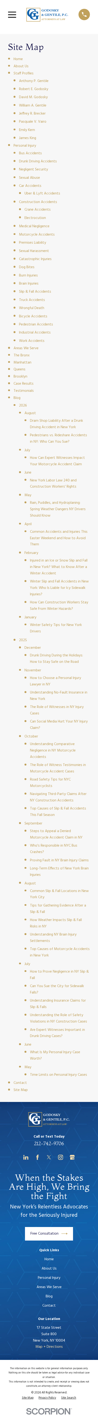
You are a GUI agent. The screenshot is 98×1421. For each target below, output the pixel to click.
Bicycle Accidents (33, 316)
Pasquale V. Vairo (32, 122)
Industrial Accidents (35, 332)
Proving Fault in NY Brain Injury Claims (59, 860)
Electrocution (35, 218)
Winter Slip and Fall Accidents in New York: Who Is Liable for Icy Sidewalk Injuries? (59, 588)
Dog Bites (26, 267)
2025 (23, 640)
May (27, 495)
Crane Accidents (37, 210)
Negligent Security (33, 169)
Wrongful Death (31, 308)
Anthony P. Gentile (34, 81)
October (31, 736)
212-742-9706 (49, 1143)
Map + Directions (49, 1347)
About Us (21, 66)
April (28, 524)
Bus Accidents (30, 153)
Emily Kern (27, 130)
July (27, 450)
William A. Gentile (32, 105)
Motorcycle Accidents (37, 235)
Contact (20, 1083)
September (33, 823)
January (30, 617)
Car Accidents (30, 186)
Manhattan (22, 362)
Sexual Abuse (29, 178)
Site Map (21, 1090)
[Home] (47, 14)
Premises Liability (32, 243)
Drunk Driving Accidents (38, 161)
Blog (17, 398)
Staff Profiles (24, 73)
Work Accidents (31, 341)
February (31, 553)
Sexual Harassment (34, 251)
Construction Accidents (38, 202)
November (32, 670)
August (30, 413)
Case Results (24, 384)
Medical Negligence (34, 226)
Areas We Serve (26, 348)
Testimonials (24, 391)
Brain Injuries (29, 283)
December (32, 648)
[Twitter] (48, 1157)
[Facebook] (37, 1157)
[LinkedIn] (25, 1157)
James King (27, 138)
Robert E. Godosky (33, 89)
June (27, 472)
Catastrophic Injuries (35, 259)
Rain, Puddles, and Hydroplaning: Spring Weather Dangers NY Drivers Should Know (58, 509)
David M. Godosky (33, 97)
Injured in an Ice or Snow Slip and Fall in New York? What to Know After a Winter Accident (59, 567)
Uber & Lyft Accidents (42, 193)
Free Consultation (44, 1234)
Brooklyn (20, 376)
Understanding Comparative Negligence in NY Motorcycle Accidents (53, 750)
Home (18, 59)
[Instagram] (60, 1157)
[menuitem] (28, 1398)
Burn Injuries (28, 275)
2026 (23, 405)
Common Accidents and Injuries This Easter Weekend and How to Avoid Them (59, 538)
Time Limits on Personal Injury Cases (58, 1075)
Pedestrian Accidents (36, 324)
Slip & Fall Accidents (35, 292)
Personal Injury (25, 146)
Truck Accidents (32, 300)
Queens (19, 369)
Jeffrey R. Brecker (32, 113)
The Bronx (21, 355)
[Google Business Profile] (72, 1157)
